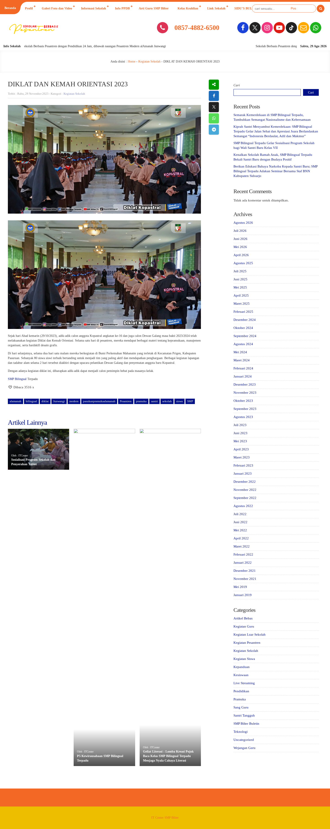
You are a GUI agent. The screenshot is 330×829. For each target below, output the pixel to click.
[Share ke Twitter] (214, 107)
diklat (45, 401)
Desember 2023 (244, 384)
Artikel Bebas (243, 618)
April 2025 (241, 295)
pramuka (141, 401)
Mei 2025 (240, 287)
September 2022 (244, 498)
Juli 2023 (239, 425)
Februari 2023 (243, 465)
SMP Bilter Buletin (246, 723)
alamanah (15, 401)
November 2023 (244, 392)
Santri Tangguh (244, 715)
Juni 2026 (240, 239)
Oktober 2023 (243, 400)
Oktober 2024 (243, 328)
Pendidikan (241, 691)
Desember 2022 (244, 481)
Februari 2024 (243, 368)
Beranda (10, 8)
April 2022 (241, 538)
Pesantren (126, 401)
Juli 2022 (239, 514)
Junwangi (59, 401)
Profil (29, 8)
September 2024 (244, 336)
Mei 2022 (240, 530)
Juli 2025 (239, 271)
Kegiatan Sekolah (149, 61)
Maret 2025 (241, 303)
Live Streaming (244, 683)
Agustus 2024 (243, 344)
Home (131, 61)
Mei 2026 (240, 247)
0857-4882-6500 (196, 27)
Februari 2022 (243, 554)
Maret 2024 (241, 360)
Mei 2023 (240, 441)
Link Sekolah (216, 8)
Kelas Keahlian (188, 8)
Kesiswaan (241, 675)
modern (74, 401)
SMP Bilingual (17, 379)
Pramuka (239, 699)
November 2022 (244, 490)
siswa (179, 401)
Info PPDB (122, 8)
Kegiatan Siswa (244, 659)
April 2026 (241, 255)
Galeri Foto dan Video (57, 8)
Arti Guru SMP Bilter (154, 8)
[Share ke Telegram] (214, 130)
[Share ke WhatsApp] (214, 118)
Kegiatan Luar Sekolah (249, 634)
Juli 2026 (239, 230)
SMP (190, 401)
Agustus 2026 (243, 222)
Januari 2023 (242, 473)
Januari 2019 (242, 595)
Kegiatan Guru (243, 626)
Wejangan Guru (244, 748)
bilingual (31, 401)
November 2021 (244, 579)
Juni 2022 (240, 522)
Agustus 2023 (243, 417)
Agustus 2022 (243, 506)
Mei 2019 (240, 587)
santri (154, 401)
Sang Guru (241, 707)
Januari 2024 (242, 376)
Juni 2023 (240, 433)
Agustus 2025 (243, 263)
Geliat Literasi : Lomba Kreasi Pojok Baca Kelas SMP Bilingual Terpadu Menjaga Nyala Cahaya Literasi (168, 756)
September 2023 (244, 409)
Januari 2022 (242, 562)
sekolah (167, 401)
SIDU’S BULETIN (246, 8)
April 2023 (241, 449)
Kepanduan (241, 667)
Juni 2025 (240, 279)
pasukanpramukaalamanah (99, 401)
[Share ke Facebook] (214, 96)
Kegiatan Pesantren (246, 642)
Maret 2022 (241, 546)
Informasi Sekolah (93, 8)
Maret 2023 (241, 457)
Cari (236, 85)
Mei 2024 (240, 352)
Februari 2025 (243, 311)
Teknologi (240, 731)
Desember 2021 (244, 570)
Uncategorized (243, 740)
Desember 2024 (244, 320)
